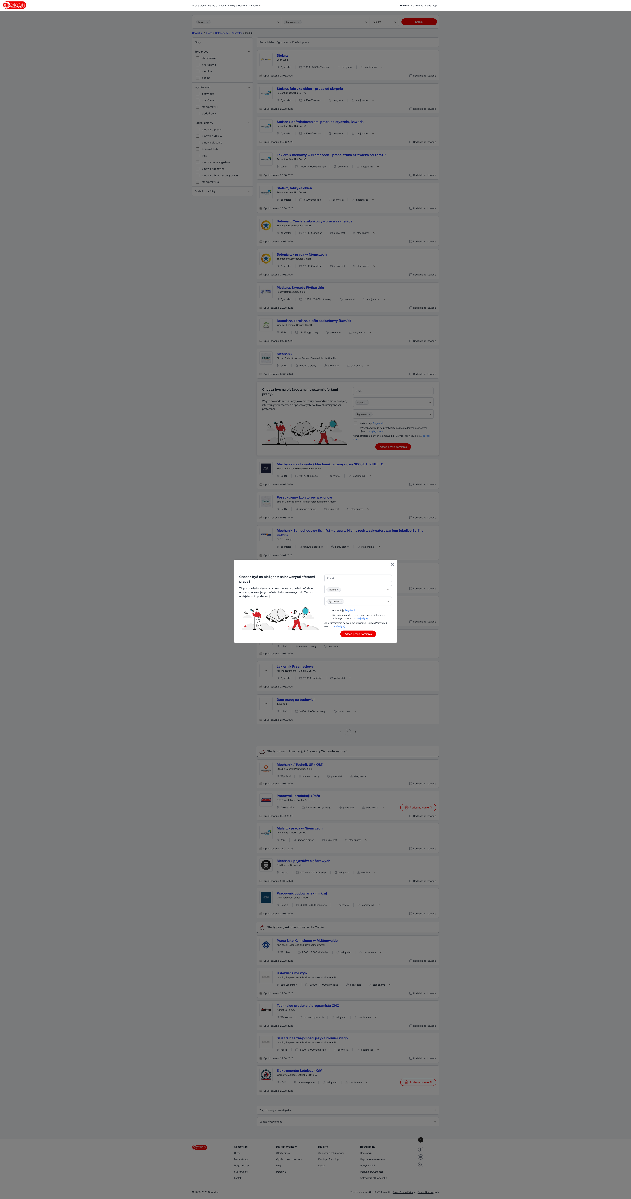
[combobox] (358, 589)
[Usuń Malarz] (338, 590)
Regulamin (350, 610)
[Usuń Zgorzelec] (341, 601)
